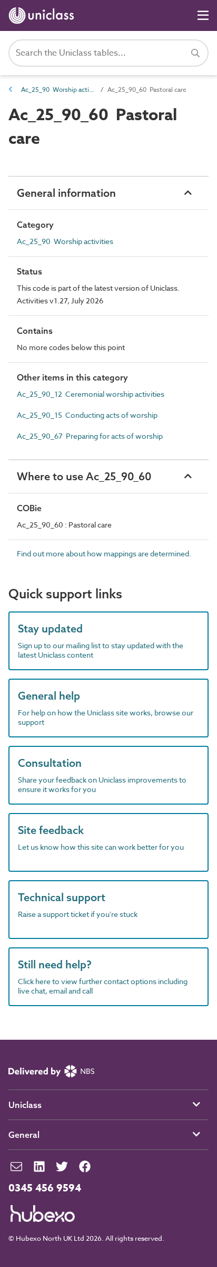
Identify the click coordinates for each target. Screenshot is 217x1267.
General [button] (24, 1134)
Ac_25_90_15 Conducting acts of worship (87, 415)
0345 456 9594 (44, 1188)
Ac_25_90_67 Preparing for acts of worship (90, 436)
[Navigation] (203, 15)
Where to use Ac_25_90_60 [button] (84, 476)
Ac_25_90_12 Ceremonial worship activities (90, 394)
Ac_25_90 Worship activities (58, 89)
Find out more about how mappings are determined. (104, 553)
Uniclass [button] (25, 1105)
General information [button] (66, 192)
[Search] (195, 53)
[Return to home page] (43, 15)
